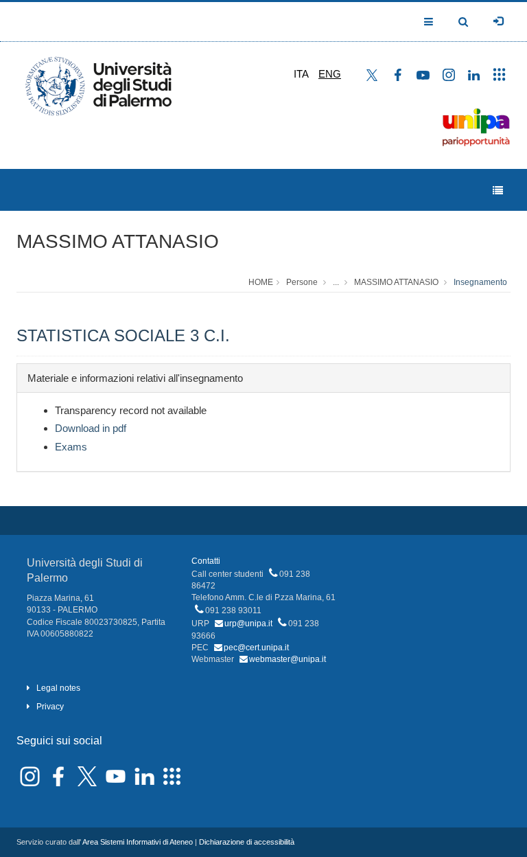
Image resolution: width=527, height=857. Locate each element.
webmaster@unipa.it (287, 659)
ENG (329, 74)
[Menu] (498, 190)
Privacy (50, 706)
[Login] (498, 21)
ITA (301, 74)
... (336, 282)
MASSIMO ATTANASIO (117, 241)
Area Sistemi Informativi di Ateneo (137, 842)
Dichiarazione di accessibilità (246, 842)
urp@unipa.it (248, 623)
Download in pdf (90, 428)
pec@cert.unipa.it (256, 647)
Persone (302, 282)
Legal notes (58, 688)
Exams (71, 447)
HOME (260, 282)
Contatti (205, 561)
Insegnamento (480, 282)
